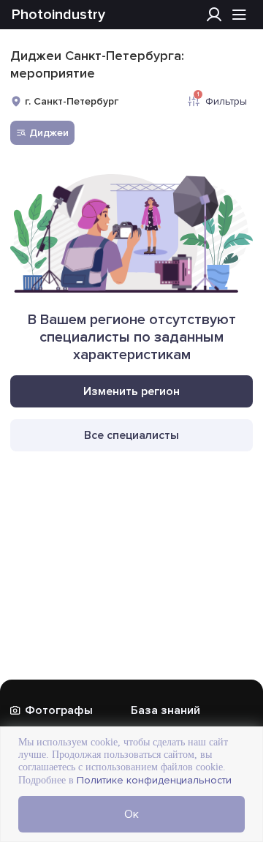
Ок (131, 814)
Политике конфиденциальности (153, 780)
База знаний (165, 710)
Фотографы (59, 710)
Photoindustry (58, 14)
